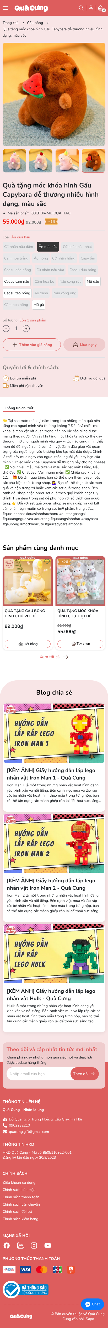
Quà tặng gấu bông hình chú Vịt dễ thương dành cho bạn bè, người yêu (25, 613)
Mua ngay (88, 344)
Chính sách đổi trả (17, 1211)
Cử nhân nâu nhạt (77, 246)
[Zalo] (20, 1245)
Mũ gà (39, 304)
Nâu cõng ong (64, 293)
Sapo (89, 1318)
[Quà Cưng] (31, 8)
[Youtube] (48, 1245)
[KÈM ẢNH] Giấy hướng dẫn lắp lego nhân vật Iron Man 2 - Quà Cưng (51, 884)
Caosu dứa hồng (82, 269)
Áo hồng (41, 258)
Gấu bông (35, 22)
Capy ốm (88, 258)
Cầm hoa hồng (16, 304)
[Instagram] (34, 1245)
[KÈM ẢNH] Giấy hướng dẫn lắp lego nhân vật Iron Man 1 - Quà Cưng (51, 774)
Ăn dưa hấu (48, 246)
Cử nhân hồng (63, 258)
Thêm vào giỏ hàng (35, 344)
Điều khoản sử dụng (19, 1182)
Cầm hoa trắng (16, 258)
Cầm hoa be (44, 281)
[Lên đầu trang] (101, 1288)
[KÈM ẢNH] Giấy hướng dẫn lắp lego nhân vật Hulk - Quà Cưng (51, 995)
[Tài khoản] (91, 7)
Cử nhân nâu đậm (18, 246)
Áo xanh (41, 293)
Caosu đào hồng (17, 269)
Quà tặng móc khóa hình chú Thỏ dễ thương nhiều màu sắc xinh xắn (77, 613)
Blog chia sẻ (54, 692)
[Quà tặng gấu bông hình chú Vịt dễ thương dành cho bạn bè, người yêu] (28, 581)
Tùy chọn (83, 643)
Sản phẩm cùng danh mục (40, 547)
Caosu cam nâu (16, 281)
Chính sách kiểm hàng (20, 1218)
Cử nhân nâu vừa (50, 269)
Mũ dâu (93, 281)
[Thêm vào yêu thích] (47, 562)
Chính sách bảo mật (19, 1189)
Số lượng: (24, 320)
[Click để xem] (54, 94)
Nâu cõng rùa (70, 281)
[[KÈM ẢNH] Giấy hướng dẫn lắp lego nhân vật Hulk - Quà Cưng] (54, 953)
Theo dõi (80, 1073)
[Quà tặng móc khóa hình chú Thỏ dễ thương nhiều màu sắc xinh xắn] (80, 581)
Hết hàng (31, 644)
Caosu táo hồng (17, 293)
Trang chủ (11, 22)
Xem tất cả (50, 657)
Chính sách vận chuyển (21, 1204)
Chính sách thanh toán (21, 1197)
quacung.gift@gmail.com (29, 1131)
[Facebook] (7, 1245)
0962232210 (19, 1125)
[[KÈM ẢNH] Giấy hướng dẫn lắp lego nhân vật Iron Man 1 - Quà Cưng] (54, 733)
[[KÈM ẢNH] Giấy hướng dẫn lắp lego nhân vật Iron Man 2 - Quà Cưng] (54, 843)
